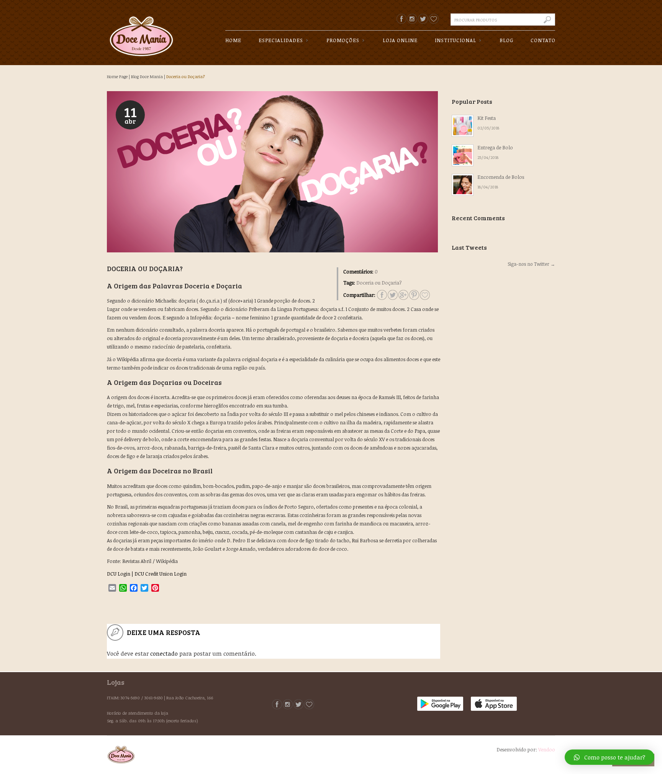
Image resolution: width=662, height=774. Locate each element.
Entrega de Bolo (495, 147)
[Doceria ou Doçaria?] (425, 295)
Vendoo (546, 749)
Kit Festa (486, 118)
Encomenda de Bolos (500, 177)
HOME (233, 40)
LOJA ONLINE (400, 40)
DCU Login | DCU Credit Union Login (147, 573)
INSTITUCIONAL (452, 40)
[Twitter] (423, 19)
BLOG (506, 40)
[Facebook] (401, 19)
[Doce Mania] (141, 30)
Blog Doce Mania (147, 76)
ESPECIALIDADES (278, 40)
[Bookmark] (434, 19)
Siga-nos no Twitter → (531, 264)
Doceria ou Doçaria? (185, 76)
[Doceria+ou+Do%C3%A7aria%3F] (382, 295)
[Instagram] (412, 19)
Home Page (117, 76)
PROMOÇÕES (340, 40)
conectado (164, 653)
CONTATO (543, 40)
